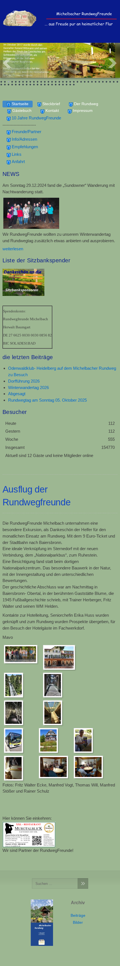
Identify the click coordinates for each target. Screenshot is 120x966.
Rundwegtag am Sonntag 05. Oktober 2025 (47, 400)
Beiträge (78, 915)
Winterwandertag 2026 (28, 387)
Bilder (78, 922)
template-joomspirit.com (60, 961)
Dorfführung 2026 (24, 381)
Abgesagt (16, 393)
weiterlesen (13, 248)
